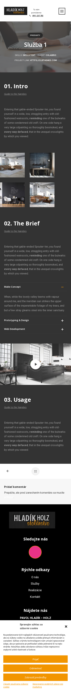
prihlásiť (9, 497)
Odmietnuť (36, 668)
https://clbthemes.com (43, 60)
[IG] (35, 552)
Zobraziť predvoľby (35, 677)
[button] (66, 626)
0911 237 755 (37, 16)
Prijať (35, 659)
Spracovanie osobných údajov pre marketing (48, 685)
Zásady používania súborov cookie (15, 685)
